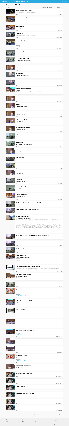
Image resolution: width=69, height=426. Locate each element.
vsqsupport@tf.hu (8, 424)
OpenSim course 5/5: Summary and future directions (26, 248)
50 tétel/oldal (44, 7)
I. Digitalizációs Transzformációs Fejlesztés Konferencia (27, 339)
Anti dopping (18, 66)
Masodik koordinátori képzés (22, 51)
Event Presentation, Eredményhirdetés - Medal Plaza (26, 164)
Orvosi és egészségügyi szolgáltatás (23, 127)
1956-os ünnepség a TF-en (21, 255)
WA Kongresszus (19, 73)
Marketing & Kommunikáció (22, 186)
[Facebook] (56, 420)
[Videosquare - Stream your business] (5, 2)
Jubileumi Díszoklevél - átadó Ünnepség (24, 365)
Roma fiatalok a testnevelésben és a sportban (25, 330)
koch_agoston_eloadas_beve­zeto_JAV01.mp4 (25, 373)
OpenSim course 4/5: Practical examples (24, 242)
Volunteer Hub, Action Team (21, 194)
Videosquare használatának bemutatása (24, 10)
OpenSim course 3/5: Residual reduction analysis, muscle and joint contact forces (32, 235)
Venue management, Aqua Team (22, 149)
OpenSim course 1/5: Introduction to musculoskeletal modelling (29, 202)
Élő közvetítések (21, 1)
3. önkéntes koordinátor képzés (22, 58)
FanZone (18, 171)
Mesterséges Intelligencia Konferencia (23, 274)
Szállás (17, 112)
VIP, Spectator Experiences (21, 81)
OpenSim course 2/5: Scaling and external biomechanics (27, 209)
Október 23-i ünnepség (20, 309)
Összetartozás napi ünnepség (22, 355)
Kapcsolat (36, 422)
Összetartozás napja (20, 289)
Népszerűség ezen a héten (54, 7)
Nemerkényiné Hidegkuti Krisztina (21, 295)
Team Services (19, 179)
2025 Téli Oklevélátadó (20, 347)
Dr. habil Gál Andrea (19, 334)
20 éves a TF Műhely (20, 320)
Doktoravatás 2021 (20, 26)
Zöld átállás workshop (20, 283)
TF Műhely (18, 46)
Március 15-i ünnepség (20, 40)
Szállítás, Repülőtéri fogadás (22, 119)
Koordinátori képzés (20, 157)
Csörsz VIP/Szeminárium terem (22, 216)
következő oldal (59, 414)
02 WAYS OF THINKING (20, 386)
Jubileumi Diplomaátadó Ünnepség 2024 (24, 300)
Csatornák (28, 1)
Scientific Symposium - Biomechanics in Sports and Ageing (28, 266)
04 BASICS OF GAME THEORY (21, 400)
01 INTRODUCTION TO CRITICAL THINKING (24, 379)
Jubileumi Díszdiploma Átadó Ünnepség (24, 88)
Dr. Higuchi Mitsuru (20, 134)
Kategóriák (15, 1)
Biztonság (18, 104)
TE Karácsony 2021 (19, 33)
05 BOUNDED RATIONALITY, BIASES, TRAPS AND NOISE (27, 406)
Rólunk (36, 421)
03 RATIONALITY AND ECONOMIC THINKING (25, 393)
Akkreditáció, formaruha (21, 97)
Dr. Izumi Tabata (19, 142)
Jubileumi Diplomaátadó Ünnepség (23, 17)
